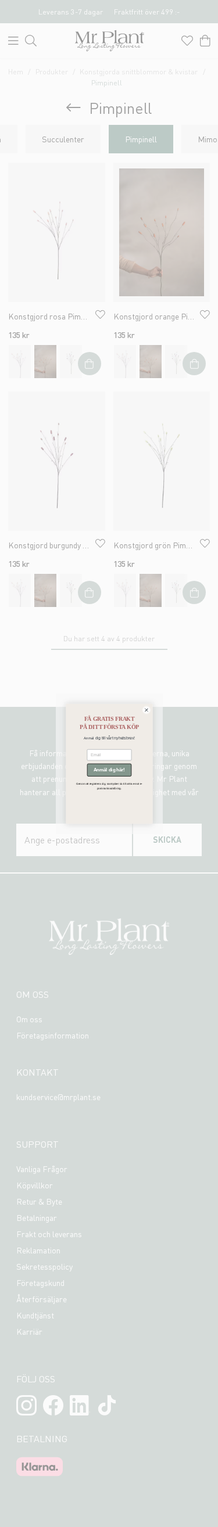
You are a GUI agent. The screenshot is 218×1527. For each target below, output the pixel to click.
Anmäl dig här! (109, 769)
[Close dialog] (145, 709)
